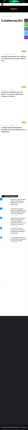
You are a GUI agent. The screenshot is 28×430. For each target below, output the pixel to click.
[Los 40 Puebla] (14, 9)
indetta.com (24, 427)
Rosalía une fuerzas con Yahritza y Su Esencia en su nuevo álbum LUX (13, 58)
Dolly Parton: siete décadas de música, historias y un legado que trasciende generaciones (18, 202)
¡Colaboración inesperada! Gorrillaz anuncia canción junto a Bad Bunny (13, 130)
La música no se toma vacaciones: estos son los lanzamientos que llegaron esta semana (18, 231)
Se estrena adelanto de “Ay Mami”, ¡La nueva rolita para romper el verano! (12, 94)
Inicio (3, 16)
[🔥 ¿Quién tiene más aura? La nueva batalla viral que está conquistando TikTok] (5, 241)
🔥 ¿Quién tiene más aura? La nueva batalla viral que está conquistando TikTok (18, 239)
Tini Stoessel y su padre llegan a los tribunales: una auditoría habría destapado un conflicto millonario (18, 211)
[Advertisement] (14, 264)
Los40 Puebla (5, 54)
